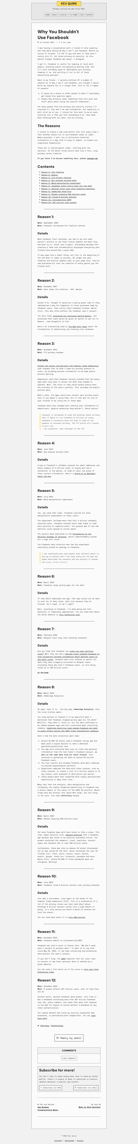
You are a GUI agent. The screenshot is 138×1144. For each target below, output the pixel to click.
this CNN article (77, 917)
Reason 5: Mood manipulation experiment (61, 183)
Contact (64, 14)
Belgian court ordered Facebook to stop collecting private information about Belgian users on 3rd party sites (69, 657)
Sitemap (74, 14)
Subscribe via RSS (51, 1087)
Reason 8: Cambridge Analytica (56, 191)
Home (47, 14)
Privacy (45, 1025)
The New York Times (78, 326)
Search (89, 14)
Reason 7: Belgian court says (68, 188)
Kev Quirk (69, 4)
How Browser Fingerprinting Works (48, 1108)
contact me (92, 158)
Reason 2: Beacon (49, 175)
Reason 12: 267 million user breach (58, 202)
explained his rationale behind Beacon (72, 316)
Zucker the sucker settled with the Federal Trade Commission (68, 365)
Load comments (69, 1058)
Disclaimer (69, 1140)
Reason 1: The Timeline (52, 172)
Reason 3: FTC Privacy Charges (56, 177)
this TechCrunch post (69, 614)
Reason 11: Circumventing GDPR (56, 199)
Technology (57, 1025)
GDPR (63, 958)
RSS (82, 14)
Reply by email (70, 1038)
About (55, 14)
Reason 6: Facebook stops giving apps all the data (66, 186)
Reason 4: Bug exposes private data (58, 180)
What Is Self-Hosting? (89, 1107)
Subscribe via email (87, 1087)
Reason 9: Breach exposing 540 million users (63, 194)
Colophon (58, 1140)
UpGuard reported (73, 834)
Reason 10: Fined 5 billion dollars (58, 197)
